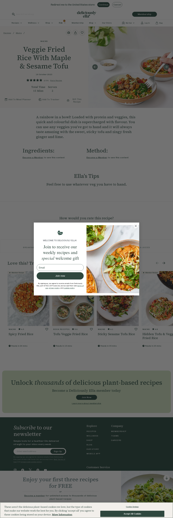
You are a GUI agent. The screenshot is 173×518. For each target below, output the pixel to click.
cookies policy (69, 288)
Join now (60, 276)
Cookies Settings (132, 507)
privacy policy (54, 288)
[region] (86, 510)
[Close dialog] (135, 226)
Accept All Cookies (132, 514)
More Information (62, 514)
